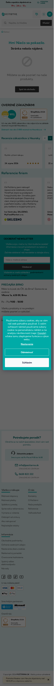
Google (41, 333)
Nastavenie (27, 344)
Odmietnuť (27, 352)
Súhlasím (27, 362)
